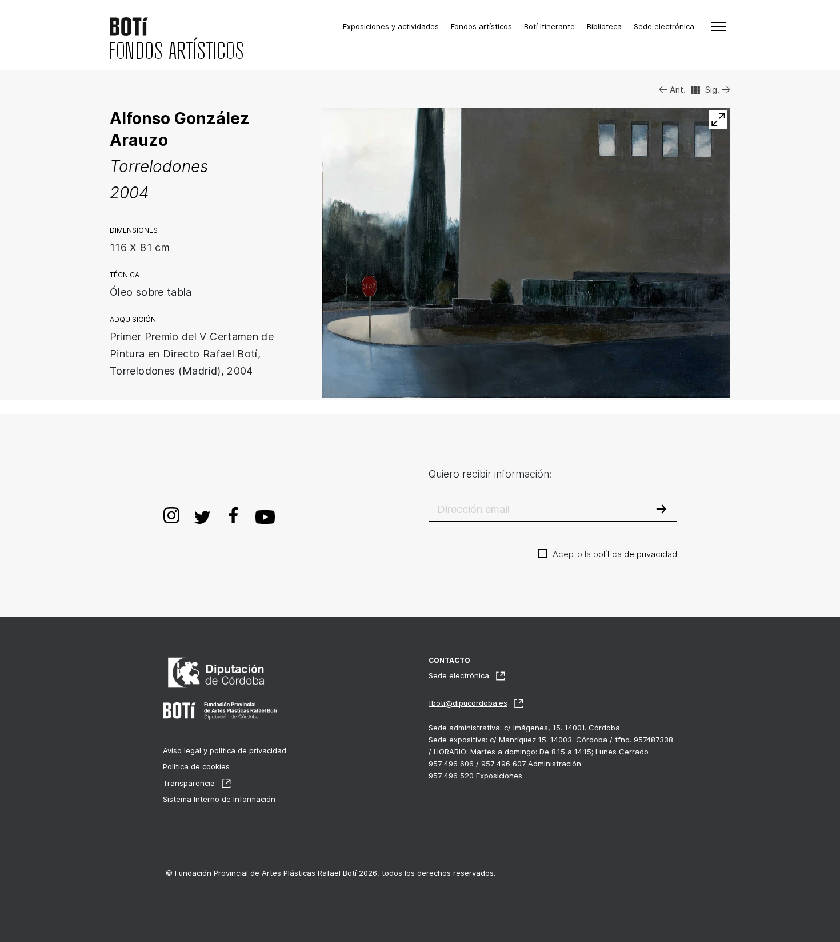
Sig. (713, 89)
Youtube (265, 515)
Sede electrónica (664, 26)
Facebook (233, 515)
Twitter (202, 515)
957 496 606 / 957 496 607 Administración (505, 763)
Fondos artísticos (481, 26)
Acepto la (615, 553)
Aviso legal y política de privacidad (224, 750)
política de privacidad (635, 553)
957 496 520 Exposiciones (475, 775)
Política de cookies (196, 766)
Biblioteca (604, 26)
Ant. (676, 89)
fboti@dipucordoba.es (468, 703)
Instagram (171, 515)
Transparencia (189, 783)
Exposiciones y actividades (391, 26)
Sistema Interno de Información (219, 799)
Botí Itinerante (549, 26)
